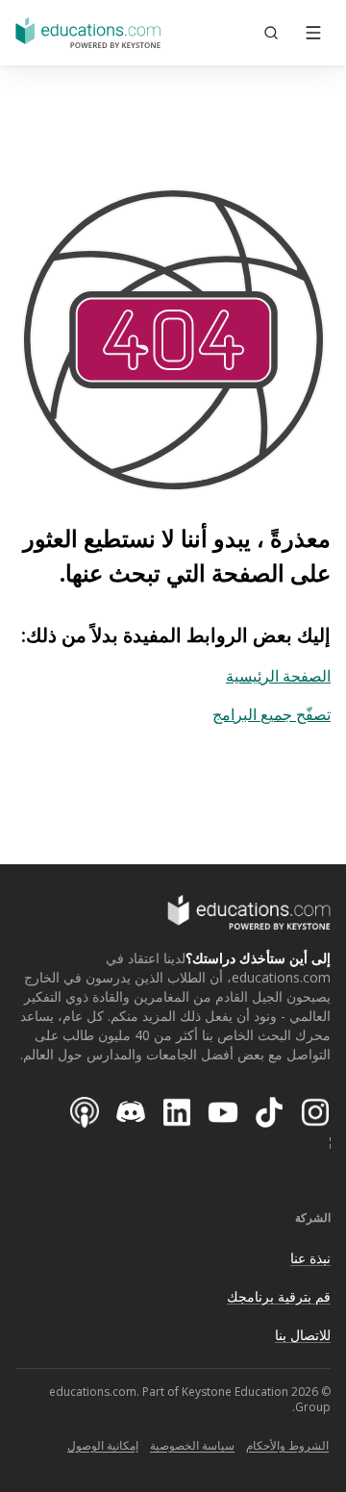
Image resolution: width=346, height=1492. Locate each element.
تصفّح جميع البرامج (271, 714)
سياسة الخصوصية (192, 1445)
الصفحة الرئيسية (278, 675)
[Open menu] (313, 32)
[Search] (271, 32)
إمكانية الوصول (102, 1445)
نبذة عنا (310, 1258)
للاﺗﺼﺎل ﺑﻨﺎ (303, 1335)
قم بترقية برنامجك (279, 1296)
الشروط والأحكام (287, 1445)
